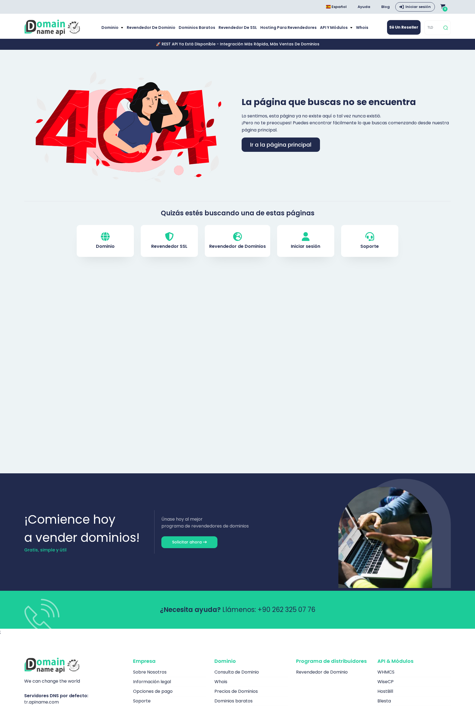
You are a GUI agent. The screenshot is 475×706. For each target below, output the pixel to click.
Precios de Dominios (236, 691)
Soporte (369, 246)
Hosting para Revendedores (288, 27)
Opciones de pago (153, 691)
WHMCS (385, 672)
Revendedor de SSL (238, 27)
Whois (362, 27)
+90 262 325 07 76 (286, 609)
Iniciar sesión (418, 6)
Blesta (384, 701)
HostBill (385, 691)
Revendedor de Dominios (237, 246)
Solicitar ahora (187, 542)
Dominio (110, 27)
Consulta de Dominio (236, 672)
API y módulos (334, 27)
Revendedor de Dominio (151, 27)
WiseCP (385, 681)
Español (339, 6)
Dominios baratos (197, 27)
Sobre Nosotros (150, 672)
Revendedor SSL (169, 246)
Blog (385, 6)
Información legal (152, 681)
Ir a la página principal (280, 145)
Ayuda (364, 6)
